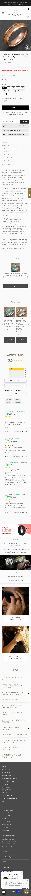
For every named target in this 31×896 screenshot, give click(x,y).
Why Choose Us (6, 770)
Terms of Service (6, 824)
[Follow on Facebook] (2, 846)
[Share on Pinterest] (11, 76)
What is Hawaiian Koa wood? (10, 778)
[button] (23, 431)
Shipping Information (7, 810)
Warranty (4, 818)
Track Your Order (6, 813)
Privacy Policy (6, 821)
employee (9, 399)
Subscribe (8, 867)
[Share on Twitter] (9, 76)
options (17, 399)
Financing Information (8, 775)
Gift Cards (4, 792)
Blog (3, 801)
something (16, 402)
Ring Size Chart (6, 784)
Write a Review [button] (16, 381)
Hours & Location (6, 772)
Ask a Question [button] (16, 385)
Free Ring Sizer (6, 787)
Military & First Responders (9, 790)
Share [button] (8, 431)
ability (8, 402)
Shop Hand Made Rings (15, 580)
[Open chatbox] (3, 892)
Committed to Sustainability (9, 798)
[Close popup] (21, 873)
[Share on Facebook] (6, 76)
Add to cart (16, 107)
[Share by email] (14, 76)
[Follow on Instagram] (7, 846)
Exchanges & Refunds (8, 816)
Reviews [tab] (7, 390)
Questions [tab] (18, 390)
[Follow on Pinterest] (11, 846)
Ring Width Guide (7, 795)
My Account (5, 827)
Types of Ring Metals (8, 781)
